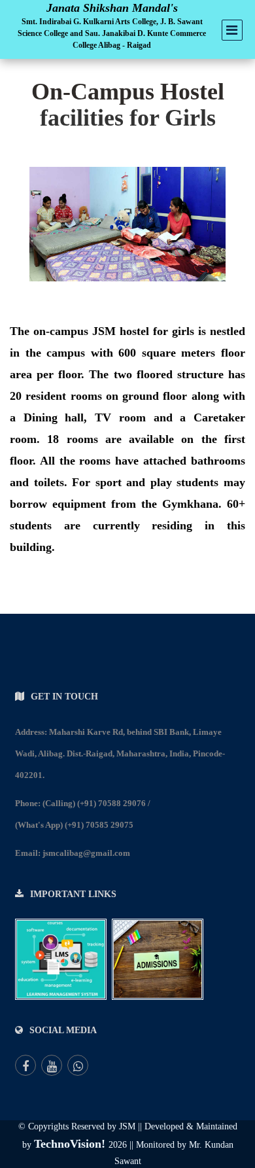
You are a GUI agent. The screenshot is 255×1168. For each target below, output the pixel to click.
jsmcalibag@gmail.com (86, 853)
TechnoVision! (71, 1143)
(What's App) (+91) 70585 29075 (74, 825)
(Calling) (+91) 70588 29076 (94, 803)
